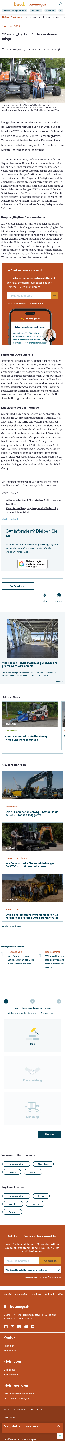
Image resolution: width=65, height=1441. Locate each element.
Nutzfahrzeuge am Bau (15, 10)
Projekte (13, 1204)
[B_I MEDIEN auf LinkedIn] (6, 1327)
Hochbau (36, 10)
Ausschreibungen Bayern (17, 1398)
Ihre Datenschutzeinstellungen (20, 1439)
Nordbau (43, 1164)
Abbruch (50, 10)
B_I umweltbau (11, 1374)
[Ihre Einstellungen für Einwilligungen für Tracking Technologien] (60, 1436)
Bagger (12, 1172)
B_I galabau (9, 1369)
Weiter (49, 1134)
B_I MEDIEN (35, 1409)
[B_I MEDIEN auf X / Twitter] (19, 1327)
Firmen (33, 1172)
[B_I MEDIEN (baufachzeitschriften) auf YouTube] (12, 1327)
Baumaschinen (16, 1164)
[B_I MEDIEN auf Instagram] (26, 1327)
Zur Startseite (18, 586)
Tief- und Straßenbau (12, 17)
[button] (32, 650)
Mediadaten (10, 1350)
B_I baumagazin (17, 1307)
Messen (12, 1212)
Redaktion (9, 1345)
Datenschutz (37, 302)
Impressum (9, 1416)
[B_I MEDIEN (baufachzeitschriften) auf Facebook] (32, 1327)
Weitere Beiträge (11, 925)
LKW (41, 1196)
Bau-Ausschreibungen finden (19, 1393)
